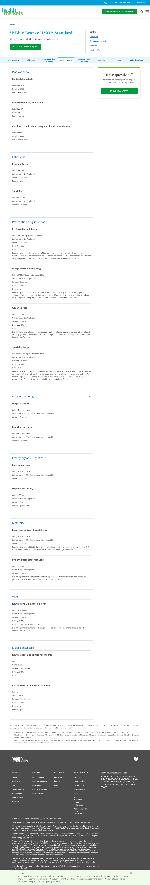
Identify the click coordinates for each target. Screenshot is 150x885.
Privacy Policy (110, 879)
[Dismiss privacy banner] (131, 873)
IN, (107, 779)
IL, (104, 779)
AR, (105, 776)
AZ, (108, 776)
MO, (132, 779)
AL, (102, 776)
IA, (135, 776)
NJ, (118, 781)
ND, (108, 781)
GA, (129, 776)
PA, (105, 784)
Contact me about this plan (25, 47)
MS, (136, 779)
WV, (102, 787)
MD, (118, 779)
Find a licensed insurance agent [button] (119, 12)
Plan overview (13, 60)
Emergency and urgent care (84, 60)
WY (105, 787)
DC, (120, 776)
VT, (128, 784)
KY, (112, 779)
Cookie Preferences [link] (78, 804)
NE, (112, 781)
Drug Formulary (96, 50)
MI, (125, 779)
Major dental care (136, 60)
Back (13, 25)
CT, (117, 776)
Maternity (101, 60)
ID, (102, 779)
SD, (113, 784)
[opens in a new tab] (136, 760)
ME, (122, 779)
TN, (116, 784)
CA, (111, 776)
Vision (119, 60)
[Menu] (147, 12)
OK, (135, 781)
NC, (105, 781)
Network (93, 45)
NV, (125, 781)
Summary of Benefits (98, 41)
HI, (132, 776)
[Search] (142, 12)
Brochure (94, 36)
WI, (135, 784)
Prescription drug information (48, 60)
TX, (119, 784)
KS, (109, 779)
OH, (132, 781)
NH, (115, 781)
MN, (129, 779)
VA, (125, 784)
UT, (122, 784)
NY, (128, 781)
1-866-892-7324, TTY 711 (119, 2)
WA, (132, 784)
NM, (122, 781)
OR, (102, 784)
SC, (110, 784)
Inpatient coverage (66, 60)
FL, (126, 776)
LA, (115, 779)
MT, (102, 781)
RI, (108, 784)
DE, (123, 776)
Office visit (31, 60)
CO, (114, 776)
